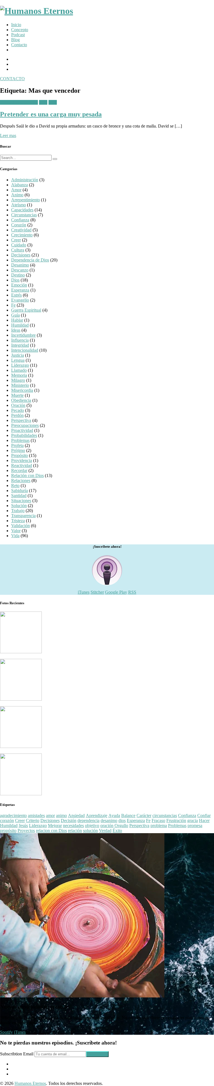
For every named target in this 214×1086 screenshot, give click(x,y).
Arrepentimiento (25, 199)
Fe (13, 305)
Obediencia (21, 400)
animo (61, 815)
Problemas (20, 440)
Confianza (20, 219)
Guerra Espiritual (26, 310)
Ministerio (20, 385)
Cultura (17, 250)
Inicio (16, 24)
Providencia (21, 460)
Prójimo (18, 450)
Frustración (176, 820)
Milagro (18, 380)
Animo (17, 194)
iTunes (83, 592)
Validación (20, 525)
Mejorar (55, 825)
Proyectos (26, 830)
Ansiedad (76, 815)
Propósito (19, 455)
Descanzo (19, 270)
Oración (18, 405)
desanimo (109, 820)
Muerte (17, 395)
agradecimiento (13, 815)
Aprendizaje (96, 815)
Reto (43, 102)
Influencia (20, 340)
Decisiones (20, 255)
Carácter (144, 815)
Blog (15, 39)
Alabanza (19, 184)
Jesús (23, 825)
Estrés (16, 295)
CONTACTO (12, 78)
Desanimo (20, 265)
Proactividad (22, 430)
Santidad (18, 495)
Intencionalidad (24, 350)
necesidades (73, 825)
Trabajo (18, 510)
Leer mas (8, 135)
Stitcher (97, 592)
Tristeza (18, 520)
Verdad (105, 830)
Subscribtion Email (16, 1053)
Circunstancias (24, 214)
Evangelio (20, 300)
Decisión (68, 820)
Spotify (6, 1032)
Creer (16, 240)
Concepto (19, 29)
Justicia (17, 355)
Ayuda (114, 815)
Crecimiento (22, 235)
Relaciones (20, 480)
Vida (52, 102)
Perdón (17, 415)
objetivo (92, 825)
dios (122, 820)
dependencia (88, 820)
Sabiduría (19, 490)
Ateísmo (18, 204)
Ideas (15, 330)
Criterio (32, 820)
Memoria (19, 375)
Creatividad (21, 230)
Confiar (204, 815)
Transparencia (23, 515)
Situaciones (21, 500)
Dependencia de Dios (19, 102)
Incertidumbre (23, 335)
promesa (195, 825)
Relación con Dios (27, 475)
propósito (8, 830)
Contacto (19, 44)
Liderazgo (38, 825)
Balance (128, 815)
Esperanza (20, 290)
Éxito (117, 830)
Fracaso (158, 820)
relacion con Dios (51, 830)
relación (75, 830)
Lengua (18, 360)
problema (158, 825)
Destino (18, 275)
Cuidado (18, 245)
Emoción (19, 285)
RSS (132, 592)
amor (50, 815)
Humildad (20, 325)
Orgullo (121, 825)
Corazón (18, 224)
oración (106, 825)
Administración (24, 179)
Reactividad (21, 465)
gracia (192, 820)
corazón (7, 820)
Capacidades (22, 209)
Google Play (116, 592)
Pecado (17, 410)
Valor (16, 530)
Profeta (17, 445)
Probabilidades (24, 435)
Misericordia (22, 390)
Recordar (19, 470)
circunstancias (164, 815)
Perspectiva (21, 420)
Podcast (18, 34)
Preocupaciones (25, 425)
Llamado (19, 370)
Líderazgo (20, 365)
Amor (16, 189)
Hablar (17, 320)
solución (90, 830)
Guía (15, 315)
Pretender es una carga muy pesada (51, 114)
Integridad (20, 345)
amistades (36, 815)
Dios (15, 280)
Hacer (204, 820)
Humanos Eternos (30, 1083)
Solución (19, 505)
